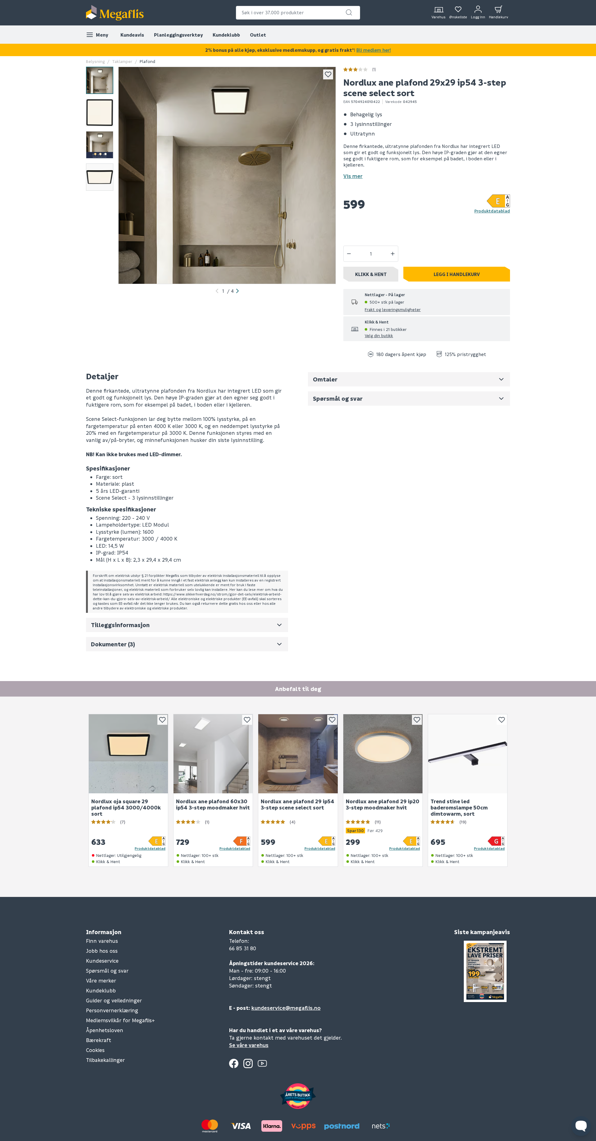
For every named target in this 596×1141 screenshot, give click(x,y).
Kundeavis (132, 35)
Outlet (258, 35)
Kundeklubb (226, 35)
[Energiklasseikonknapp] (498, 200)
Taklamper (122, 61)
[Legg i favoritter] (328, 74)
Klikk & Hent (371, 274)
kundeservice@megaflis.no (286, 1008)
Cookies (95, 1050)
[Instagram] (248, 1063)
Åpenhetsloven (104, 1030)
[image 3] (99, 144)
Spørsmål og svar (107, 970)
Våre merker (101, 980)
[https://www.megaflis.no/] (115, 12)
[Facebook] (233, 1063)
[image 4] (99, 177)
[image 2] (99, 112)
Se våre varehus (249, 1045)
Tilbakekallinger (105, 1060)
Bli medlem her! (373, 50)
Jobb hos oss (102, 950)
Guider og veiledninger (114, 1000)
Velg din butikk (379, 335)
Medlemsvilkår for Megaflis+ (120, 1020)
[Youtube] (262, 1063)
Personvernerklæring (112, 1010)
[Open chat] (581, 1126)
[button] (349, 12)
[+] (392, 253)
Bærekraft (98, 1040)
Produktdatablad (492, 210)
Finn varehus (102, 941)
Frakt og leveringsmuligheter (393, 309)
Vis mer (353, 176)
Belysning (95, 61)
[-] (349, 253)
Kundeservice (102, 960)
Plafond (147, 61)
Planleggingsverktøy (178, 35)
